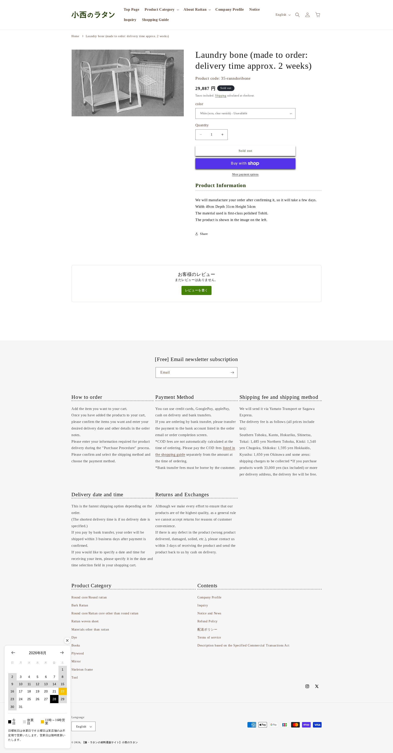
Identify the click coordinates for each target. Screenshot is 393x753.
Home (75, 36)
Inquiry (202, 605)
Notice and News (209, 613)
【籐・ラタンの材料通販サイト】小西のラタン (110, 742)
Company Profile (209, 597)
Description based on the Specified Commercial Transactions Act (243, 645)
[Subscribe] (232, 372)
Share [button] (204, 234)
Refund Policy (207, 621)
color (199, 104)
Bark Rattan (79, 605)
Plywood (77, 653)
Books (75, 645)
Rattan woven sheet (85, 621)
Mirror (76, 661)
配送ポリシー (207, 629)
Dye (74, 637)
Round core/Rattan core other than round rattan (105, 613)
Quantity (202, 125)
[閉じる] (67, 640)
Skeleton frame (82, 669)
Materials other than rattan (90, 629)
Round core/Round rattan (89, 597)
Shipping (220, 95)
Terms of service (209, 637)
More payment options (245, 174)
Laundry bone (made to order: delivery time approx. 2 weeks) (127, 36)
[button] (161, 10)
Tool (74, 677)
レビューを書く (196, 290)
